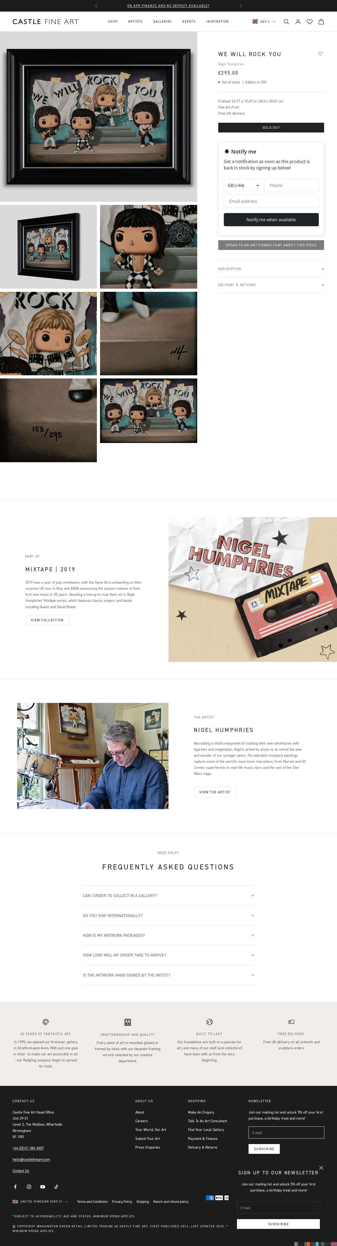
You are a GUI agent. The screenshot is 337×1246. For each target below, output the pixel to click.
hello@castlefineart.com (31, 1159)
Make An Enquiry (201, 1112)
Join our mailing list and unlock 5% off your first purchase (168, 6)
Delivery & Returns (202, 1147)
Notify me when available (271, 220)
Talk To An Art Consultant (207, 1121)
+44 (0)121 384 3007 (28, 1148)
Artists (135, 21)
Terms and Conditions (92, 1201)
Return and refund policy (171, 1201)
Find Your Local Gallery (206, 1129)
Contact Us (21, 1170)
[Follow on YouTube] (42, 1186)
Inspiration (217, 21)
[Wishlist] (320, 53)
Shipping (142, 1201)
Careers (141, 1121)
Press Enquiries (147, 1147)
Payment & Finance (202, 1138)
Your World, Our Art (150, 1129)
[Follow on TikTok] (56, 1186)
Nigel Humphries (231, 64)
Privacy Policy (122, 1201)
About (139, 1112)
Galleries (162, 21)
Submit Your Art (147, 1138)
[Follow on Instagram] (29, 1186)
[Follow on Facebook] (15, 1186)
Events (189, 21)
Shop (112, 21)
